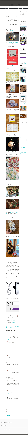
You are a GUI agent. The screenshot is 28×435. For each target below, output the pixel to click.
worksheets (21, 155)
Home (6, 8)
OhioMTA (20, 148)
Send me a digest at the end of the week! (15, 307)
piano (23, 148)
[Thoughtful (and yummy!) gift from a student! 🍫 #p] (21, 40)
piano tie (7, 279)
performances (22, 148)
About (8, 8)
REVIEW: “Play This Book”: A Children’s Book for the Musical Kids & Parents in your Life (9, 327)
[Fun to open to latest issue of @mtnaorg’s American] (25, 40)
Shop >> (24, 83)
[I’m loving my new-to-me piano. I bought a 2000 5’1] (23, 38)
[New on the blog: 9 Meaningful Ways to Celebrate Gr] (23, 43)
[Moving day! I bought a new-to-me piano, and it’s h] (23, 40)
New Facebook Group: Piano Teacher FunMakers (8, 422)
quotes (20, 153)
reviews (24, 153)
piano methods (22, 149)
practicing (23, 152)
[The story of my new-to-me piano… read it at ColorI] (25, 38)
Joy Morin (9, 341)
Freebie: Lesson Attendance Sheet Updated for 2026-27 (8, 428)
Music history (23, 146)
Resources (18, 8)
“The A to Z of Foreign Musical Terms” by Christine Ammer (12, 42)
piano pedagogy (24, 149)
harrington (2, 422)
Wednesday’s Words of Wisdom (16, 326)
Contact (22, 8)
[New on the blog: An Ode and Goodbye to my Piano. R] (21, 43)
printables (25, 152)
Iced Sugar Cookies (10, 65)
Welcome (6, 425)
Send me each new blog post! (15, 306)
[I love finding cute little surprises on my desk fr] (21, 38)
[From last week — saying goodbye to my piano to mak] (25, 43)
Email (6, 411)
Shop (15, 8)
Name (6, 409)
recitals (22, 153)
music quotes (22, 147)
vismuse (2, 429)
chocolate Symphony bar (11, 30)
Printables (11, 8)
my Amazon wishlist (24, 63)
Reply (7, 339)
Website (7, 413)
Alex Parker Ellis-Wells (3, 425)
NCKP (24, 147)
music (24, 145)
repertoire (23, 153)
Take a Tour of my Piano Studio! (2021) (6, 429)
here (11, 82)
